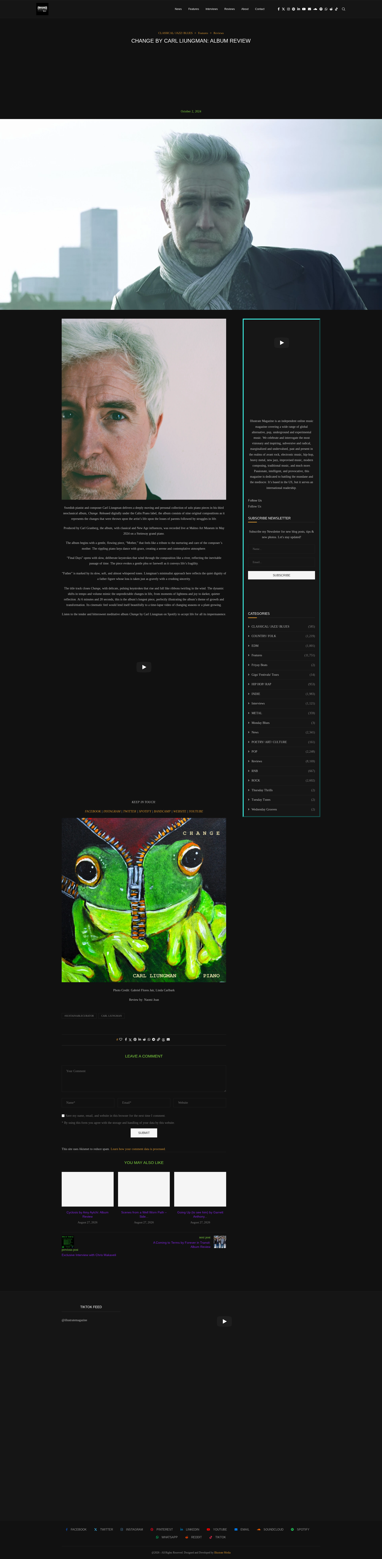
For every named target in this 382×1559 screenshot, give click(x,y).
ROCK (283, 780)
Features (193, 9)
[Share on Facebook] (126, 1039)
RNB (283, 771)
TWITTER (130, 811)
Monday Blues (283, 723)
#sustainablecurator (79, 1015)
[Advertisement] (191, 77)
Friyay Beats (283, 665)
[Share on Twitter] (130, 1040)
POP (283, 751)
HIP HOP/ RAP (283, 684)
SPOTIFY (145, 811)
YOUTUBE (196, 811)
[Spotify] (321, 9)
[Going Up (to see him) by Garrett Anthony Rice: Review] (200, 1189)
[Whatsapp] (326, 9)
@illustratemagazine (74, 1320)
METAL (283, 713)
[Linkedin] (298, 9)
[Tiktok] (336, 9)
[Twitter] (283, 9)
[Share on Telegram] (153, 1039)
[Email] (309, 9)
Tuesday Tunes (283, 799)
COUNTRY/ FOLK (283, 636)
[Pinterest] (293, 9)
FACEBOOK (93, 811)
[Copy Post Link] (158, 1039)
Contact (259, 9)
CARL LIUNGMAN (111, 1015)
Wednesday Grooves (283, 809)
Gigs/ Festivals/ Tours (283, 674)
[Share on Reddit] (144, 1039)
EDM (283, 645)
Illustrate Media (222, 1552)
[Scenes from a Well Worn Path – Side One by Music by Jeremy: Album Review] (144, 1189)
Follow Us (254, 506)
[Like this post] (120, 1039)
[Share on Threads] (163, 1040)
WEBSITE (180, 811)
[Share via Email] (168, 1039)
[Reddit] (331, 9)
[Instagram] (288, 9)
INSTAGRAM (112, 811)
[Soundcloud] (315, 9)
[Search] (343, 9)
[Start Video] (144, 667)
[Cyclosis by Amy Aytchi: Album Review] (88, 1189)
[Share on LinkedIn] (139, 1039)
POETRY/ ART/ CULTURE (283, 742)
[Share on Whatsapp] (149, 1039)
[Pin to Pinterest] (135, 1039)
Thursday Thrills (283, 790)
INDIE (283, 694)
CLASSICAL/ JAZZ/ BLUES (283, 626)
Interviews (212, 9)
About (244, 9)
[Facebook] (279, 9)
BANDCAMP (162, 811)
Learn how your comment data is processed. (138, 1149)
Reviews (229, 9)
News (178, 9)
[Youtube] (304, 9)
